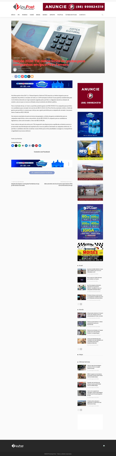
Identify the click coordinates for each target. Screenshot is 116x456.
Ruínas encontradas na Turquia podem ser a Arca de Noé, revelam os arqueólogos (95, 331)
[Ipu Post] (17, 445)
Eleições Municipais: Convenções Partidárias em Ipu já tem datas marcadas (25, 184)
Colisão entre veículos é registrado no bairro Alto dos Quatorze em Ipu (94, 402)
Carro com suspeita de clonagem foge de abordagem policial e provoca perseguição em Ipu (95, 393)
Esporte (52, 15)
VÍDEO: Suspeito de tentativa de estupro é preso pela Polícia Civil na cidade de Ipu (94, 375)
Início (13, 15)
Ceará (32, 15)
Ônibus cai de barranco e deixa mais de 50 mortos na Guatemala (94, 323)
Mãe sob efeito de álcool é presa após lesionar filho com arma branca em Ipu (58, 184)
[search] (102, 15)
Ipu (19, 15)
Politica (24, 57)
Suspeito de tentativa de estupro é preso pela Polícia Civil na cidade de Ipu (94, 384)
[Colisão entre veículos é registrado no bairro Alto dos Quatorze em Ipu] (82, 403)
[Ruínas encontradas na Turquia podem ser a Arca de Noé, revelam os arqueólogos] (82, 332)
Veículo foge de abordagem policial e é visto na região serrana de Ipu (94, 367)
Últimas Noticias (71, 15)
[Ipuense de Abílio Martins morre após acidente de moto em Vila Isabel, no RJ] (82, 271)
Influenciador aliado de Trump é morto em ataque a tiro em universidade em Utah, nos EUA (95, 314)
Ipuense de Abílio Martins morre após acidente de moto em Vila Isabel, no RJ (95, 270)
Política (60, 15)
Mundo (45, 15)
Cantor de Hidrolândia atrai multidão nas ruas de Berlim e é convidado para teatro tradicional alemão (95, 341)
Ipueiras (24, 15)
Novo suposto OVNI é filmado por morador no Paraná (94, 278)
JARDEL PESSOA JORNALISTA (24, 68)
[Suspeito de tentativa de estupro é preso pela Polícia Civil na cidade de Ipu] (82, 384)
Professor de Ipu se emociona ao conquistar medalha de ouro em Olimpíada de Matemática (95, 296)
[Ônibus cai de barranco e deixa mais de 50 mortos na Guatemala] (82, 324)
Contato (82, 15)
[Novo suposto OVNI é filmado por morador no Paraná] (82, 279)
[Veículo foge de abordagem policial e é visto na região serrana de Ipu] (82, 367)
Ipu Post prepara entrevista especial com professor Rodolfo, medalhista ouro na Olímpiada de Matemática (94, 287)
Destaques (17, 57)
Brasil (38, 15)
